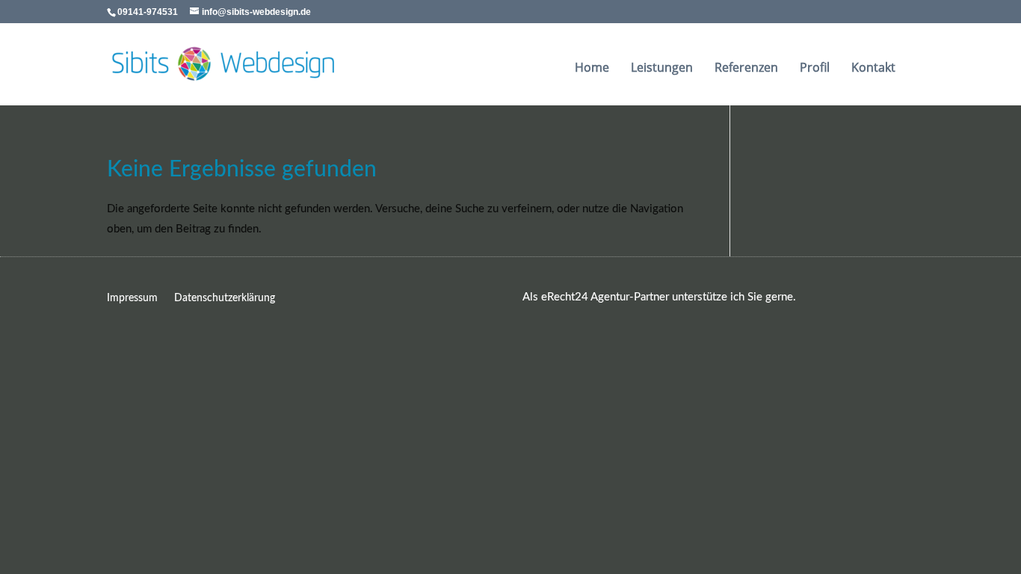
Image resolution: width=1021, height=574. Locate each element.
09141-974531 (147, 12)
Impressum (132, 298)
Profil (815, 69)
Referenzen (746, 69)
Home (592, 69)
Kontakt (873, 69)
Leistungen (662, 69)
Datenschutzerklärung (224, 298)
